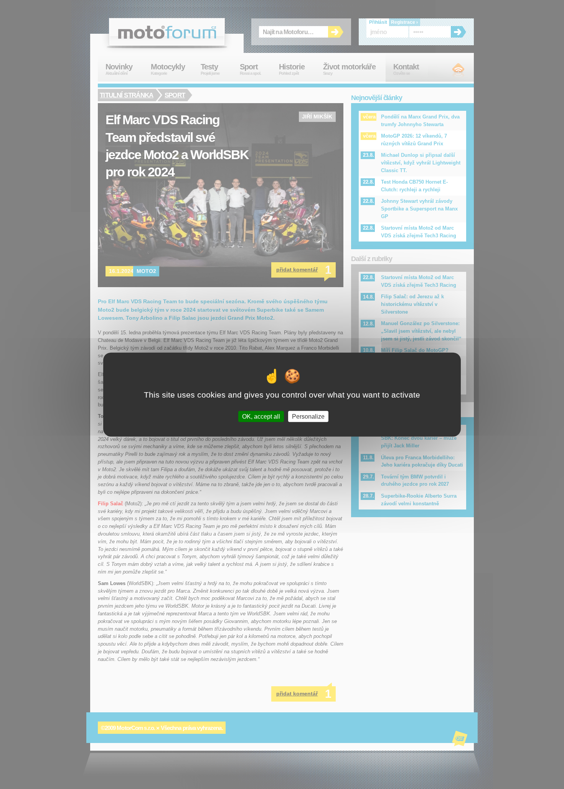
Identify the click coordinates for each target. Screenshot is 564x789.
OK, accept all (261, 416)
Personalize (308, 416)
